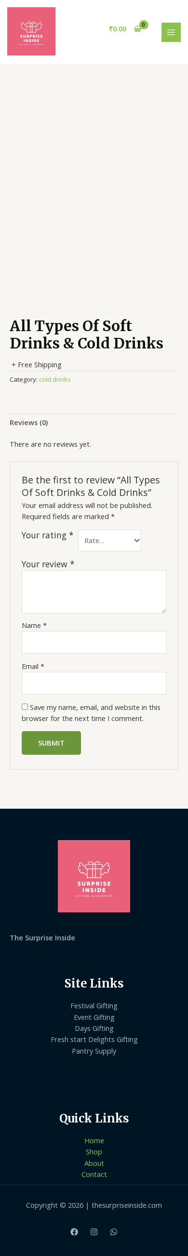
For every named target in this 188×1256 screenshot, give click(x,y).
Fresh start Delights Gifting (94, 1039)
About (94, 1163)
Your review (48, 564)
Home (94, 1140)
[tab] (94, 423)
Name (34, 625)
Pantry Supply (94, 1051)
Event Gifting (94, 1017)
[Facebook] (74, 1232)
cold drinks (55, 379)
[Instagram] (94, 1232)
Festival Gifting (94, 1005)
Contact (94, 1174)
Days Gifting (94, 1028)
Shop (94, 1151)
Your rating (48, 535)
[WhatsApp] (114, 1232)
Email (33, 666)
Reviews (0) (29, 422)
